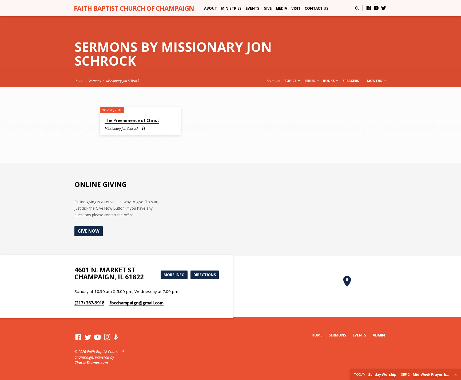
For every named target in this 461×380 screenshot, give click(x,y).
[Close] (455, 374)
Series (310, 81)
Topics (290, 81)
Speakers (351, 81)
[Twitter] (384, 8)
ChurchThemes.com (91, 362)
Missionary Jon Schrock (122, 81)
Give (268, 8)
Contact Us (316, 8)
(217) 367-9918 (89, 302)
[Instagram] (107, 337)
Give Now (89, 231)
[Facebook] (369, 8)
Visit (295, 8)
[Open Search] (357, 8)
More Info (174, 274)
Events (252, 8)
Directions (204, 274)
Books (329, 81)
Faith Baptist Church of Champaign (134, 8)
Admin (379, 335)
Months (375, 81)
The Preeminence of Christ (132, 120)
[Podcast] (115, 337)
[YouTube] (376, 8)
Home (78, 81)
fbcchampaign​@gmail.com (136, 302)
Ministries (231, 8)
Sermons (94, 81)
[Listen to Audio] (143, 128)
